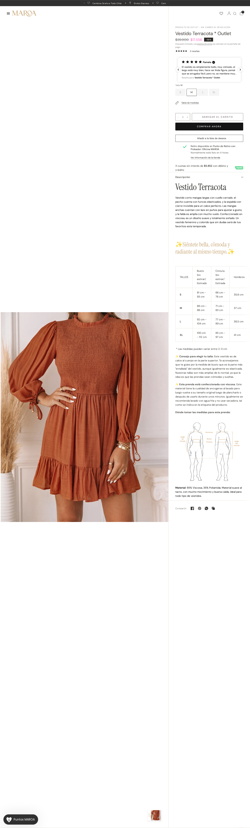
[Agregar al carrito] (217, 117)
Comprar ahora (209, 126)
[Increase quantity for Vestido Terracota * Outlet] (187, 117)
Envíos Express (131, 3)
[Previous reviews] (178, 69)
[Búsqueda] (234, 13)
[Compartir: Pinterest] (199, 508)
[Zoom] (84, 417)
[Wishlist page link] (221, 13)
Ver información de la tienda (205, 157)
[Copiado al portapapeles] (213, 508)
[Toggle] (149, 815)
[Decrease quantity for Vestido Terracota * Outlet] (178, 117)
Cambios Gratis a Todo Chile (97, 3)
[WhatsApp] (206, 508)
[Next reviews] (240, 69)
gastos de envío (204, 44)
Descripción (182, 177)
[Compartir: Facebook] (192, 508)
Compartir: (181, 508)
